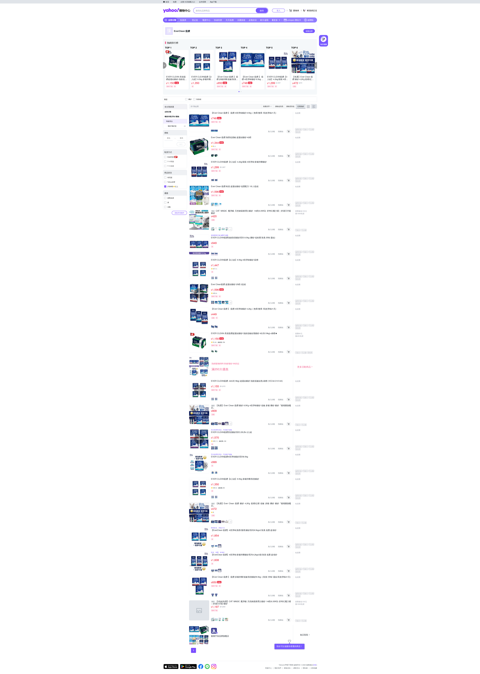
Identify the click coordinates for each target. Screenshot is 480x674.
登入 (278, 10)
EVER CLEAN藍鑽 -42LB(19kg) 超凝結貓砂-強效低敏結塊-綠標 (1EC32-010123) (247, 381)
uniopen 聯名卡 (294, 19)
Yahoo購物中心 (176, 10)
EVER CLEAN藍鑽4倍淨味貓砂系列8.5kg (229, 457)
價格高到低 (290, 106)
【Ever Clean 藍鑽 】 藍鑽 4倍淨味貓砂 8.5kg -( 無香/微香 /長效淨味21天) (243, 113)
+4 (230, 302)
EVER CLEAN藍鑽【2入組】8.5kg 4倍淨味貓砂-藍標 (234, 260)
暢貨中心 (206, 19)
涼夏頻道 (241, 19)
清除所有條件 (179, 213)
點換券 (183, 19)
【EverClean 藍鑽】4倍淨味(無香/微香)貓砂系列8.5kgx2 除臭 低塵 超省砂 (243, 530)
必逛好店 (253, 19)
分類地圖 (313, 668)
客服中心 (268, 668)
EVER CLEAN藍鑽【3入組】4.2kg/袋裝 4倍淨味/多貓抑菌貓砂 (239, 162)
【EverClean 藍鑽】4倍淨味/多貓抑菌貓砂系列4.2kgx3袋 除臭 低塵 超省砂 (244, 555)
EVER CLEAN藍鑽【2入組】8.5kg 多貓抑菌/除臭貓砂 (235, 479)
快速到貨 (218, 19)
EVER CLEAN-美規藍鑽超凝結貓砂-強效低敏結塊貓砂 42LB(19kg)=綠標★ (244, 333)
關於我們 (278, 668)
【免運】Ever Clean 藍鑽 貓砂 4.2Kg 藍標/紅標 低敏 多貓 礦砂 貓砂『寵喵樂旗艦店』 (251, 504)
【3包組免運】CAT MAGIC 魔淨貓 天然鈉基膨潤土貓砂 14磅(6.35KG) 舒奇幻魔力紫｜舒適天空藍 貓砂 (251, 602)
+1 (230, 229)
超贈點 (311, 19)
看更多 (275, 19)
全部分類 (168, 111)
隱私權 (305, 668)
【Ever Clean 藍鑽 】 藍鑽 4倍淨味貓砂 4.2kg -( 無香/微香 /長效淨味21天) (243, 309)
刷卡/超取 (264, 19)
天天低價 (230, 19)
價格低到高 (279, 106)
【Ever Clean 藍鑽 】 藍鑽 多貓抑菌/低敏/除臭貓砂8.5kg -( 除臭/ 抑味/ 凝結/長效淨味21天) (250, 577)
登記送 (195, 19)
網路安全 (296, 668)
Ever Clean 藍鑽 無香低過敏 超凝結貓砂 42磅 (231, 137)
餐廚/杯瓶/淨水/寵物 (172, 116)
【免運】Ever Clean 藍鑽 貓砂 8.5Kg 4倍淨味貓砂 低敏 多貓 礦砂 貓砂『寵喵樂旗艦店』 (251, 406)
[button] (164, 65)
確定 (181, 144)
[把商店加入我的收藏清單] (289, 641)
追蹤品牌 (309, 31)
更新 (314, 665)
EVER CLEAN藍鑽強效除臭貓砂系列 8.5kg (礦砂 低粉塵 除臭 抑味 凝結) (243, 237)
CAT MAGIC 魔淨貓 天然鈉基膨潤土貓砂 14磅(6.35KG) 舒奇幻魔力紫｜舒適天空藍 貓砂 (251, 212)
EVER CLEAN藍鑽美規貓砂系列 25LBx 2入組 (231, 432)
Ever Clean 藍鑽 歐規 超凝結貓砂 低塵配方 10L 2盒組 (234, 186)
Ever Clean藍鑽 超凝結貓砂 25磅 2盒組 (228, 284)
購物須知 (287, 668)
